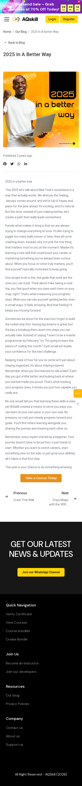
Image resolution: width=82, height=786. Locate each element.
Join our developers (21, 671)
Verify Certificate (19, 614)
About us (13, 736)
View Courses (16, 622)
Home (7, 31)
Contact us (14, 728)
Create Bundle (17, 639)
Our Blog (21, 31)
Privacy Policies (17, 704)
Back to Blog (16, 42)
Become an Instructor (22, 663)
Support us (14, 744)
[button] (41, 478)
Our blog (12, 695)
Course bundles (18, 631)
